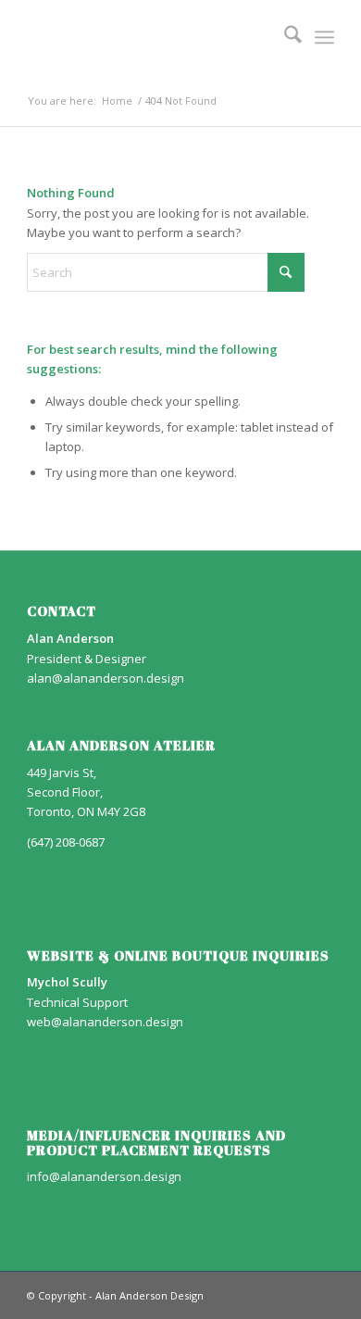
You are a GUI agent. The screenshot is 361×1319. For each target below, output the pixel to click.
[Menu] (324, 37)
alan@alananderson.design (105, 678)
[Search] (284, 37)
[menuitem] (284, 37)
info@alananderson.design (104, 1176)
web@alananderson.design (105, 1021)
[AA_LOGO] (149, 37)
